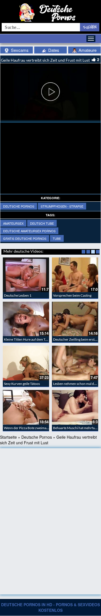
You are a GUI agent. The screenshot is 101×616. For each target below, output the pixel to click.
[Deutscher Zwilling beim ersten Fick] (75, 319)
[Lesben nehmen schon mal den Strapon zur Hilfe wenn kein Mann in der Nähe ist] (75, 363)
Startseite (8, 437)
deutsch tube (42, 223)
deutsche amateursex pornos (29, 231)
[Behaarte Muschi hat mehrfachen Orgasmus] (75, 407)
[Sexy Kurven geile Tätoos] (26, 363)
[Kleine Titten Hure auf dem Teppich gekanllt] (26, 319)
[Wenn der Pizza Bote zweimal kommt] (26, 407)
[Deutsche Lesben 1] (26, 274)
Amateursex (13, 223)
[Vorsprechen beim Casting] (75, 274)
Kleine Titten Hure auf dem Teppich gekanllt (35, 339)
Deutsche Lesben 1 (17, 295)
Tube (57, 238)
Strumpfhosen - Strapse (62, 206)
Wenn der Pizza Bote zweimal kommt (31, 428)
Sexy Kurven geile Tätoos (22, 384)
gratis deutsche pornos (24, 238)
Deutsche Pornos (18, 206)
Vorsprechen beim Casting (72, 295)
